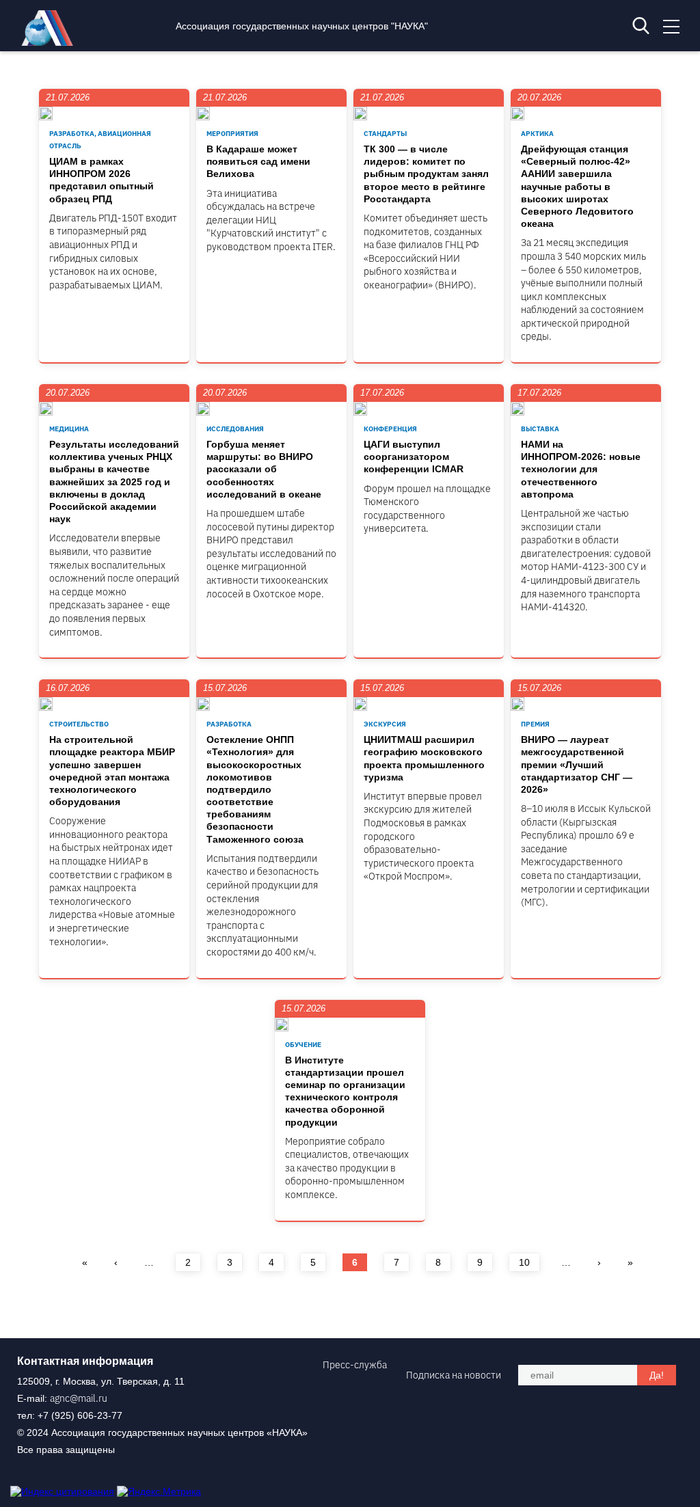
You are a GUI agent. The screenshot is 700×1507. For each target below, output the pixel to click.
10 (524, 1262)
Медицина (69, 428)
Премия (535, 724)
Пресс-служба (355, 1365)
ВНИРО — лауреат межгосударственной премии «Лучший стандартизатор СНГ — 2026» (576, 764)
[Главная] (50, 42)
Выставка (540, 428)
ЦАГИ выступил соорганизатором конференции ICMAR (413, 456)
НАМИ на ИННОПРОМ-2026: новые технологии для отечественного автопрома (581, 469)
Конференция (390, 428)
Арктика (537, 133)
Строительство (79, 724)
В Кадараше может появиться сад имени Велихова (258, 161)
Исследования (235, 428)
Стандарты (385, 133)
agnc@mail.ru (78, 1398)
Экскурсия (385, 724)
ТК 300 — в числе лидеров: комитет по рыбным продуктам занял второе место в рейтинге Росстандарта (426, 174)
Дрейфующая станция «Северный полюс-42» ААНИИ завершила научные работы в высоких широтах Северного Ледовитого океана (577, 186)
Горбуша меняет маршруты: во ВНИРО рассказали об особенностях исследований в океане (263, 469)
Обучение (303, 1044)
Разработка (229, 724)
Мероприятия (232, 133)
